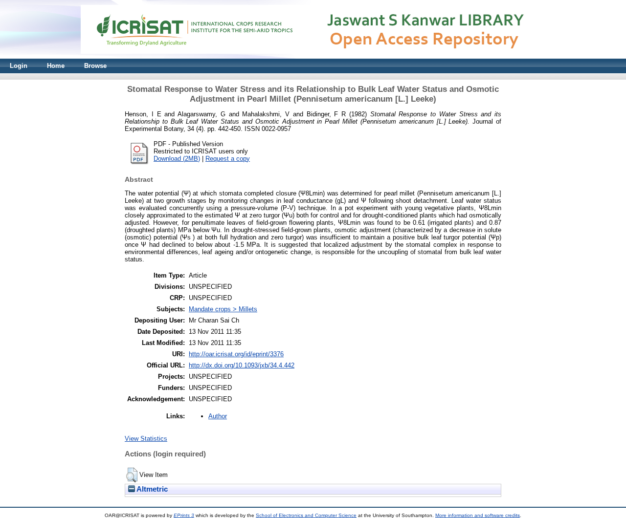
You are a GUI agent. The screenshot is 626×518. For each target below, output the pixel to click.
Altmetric (151, 489)
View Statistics (146, 438)
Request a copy (227, 158)
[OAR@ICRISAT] (313, 56)
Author (217, 416)
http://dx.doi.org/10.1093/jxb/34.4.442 (241, 365)
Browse (95, 65)
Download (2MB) (177, 158)
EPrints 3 (184, 515)
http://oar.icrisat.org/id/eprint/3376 (236, 354)
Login (18, 65)
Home (56, 65)
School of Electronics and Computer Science (306, 515)
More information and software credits (477, 515)
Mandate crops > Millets (223, 309)
